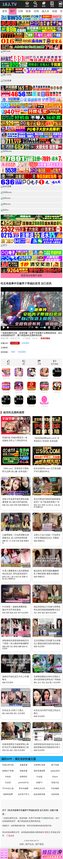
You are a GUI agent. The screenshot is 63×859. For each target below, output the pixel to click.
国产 (12, 11)
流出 (8, 505)
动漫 (54, 11)
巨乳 (20, 577)
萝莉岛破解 (23, 788)
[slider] (17, 327)
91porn (55, 777)
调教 (4, 541)
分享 (39, 364)
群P (19, 613)
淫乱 (43, 682)
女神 (13, 541)
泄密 (4, 613)
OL (52, 505)
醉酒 (16, 646)
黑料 (13, 352)
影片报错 (54, 364)
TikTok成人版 (8, 788)
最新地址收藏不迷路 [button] (31, 275)
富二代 (8, 541)
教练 (12, 613)
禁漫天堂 (55, 782)
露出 (4, 713)
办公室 (48, 505)
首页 (4, 11)
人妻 (12, 577)
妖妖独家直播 (39, 794)
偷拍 (12, 505)
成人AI (45, 11)
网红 (35, 682)
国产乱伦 (29, 844)
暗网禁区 (23, 777)
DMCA (47, 832)
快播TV (39, 782)
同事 (43, 505)
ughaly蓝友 (55, 771)
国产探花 (39, 844)
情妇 (16, 750)
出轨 (56, 505)
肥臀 (23, 577)
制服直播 (23, 771)
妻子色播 (55, 765)
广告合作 (10, 835)
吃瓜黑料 (14, 343)
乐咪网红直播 (39, 765)
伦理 (36, 11)
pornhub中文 (23, 782)
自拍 (47, 682)
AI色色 (8, 777)
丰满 (16, 577)
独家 (4, 505)
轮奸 (16, 613)
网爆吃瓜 (25, 505)
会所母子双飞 (23, 794)
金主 (39, 682)
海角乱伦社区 (39, 788)
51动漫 (39, 777)
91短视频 (55, 788)
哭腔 (16, 505)
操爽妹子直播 (8, 771)
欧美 (28, 11)
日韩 (20, 11)
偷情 (4, 577)
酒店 (43, 613)
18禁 (21, 844)
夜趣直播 (23, 765)
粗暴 (21, 541)
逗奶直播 (55, 794)
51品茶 (8, 782)
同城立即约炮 (8, 765)
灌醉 (20, 646)
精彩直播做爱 (39, 771)
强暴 (20, 505)
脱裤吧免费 (8, 794)
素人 (51, 682)
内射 (17, 541)
